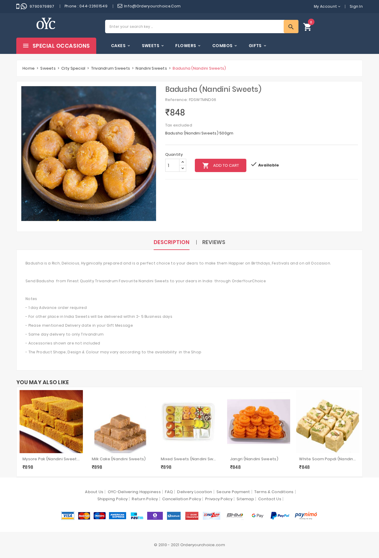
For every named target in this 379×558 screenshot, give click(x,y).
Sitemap (245, 499)
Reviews (213, 242)
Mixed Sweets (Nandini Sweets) (189, 459)
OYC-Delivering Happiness (134, 492)
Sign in (356, 6)
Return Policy (145, 499)
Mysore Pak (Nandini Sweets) (51, 459)
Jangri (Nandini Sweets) (254, 459)
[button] (307, 26)
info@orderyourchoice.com (152, 6)
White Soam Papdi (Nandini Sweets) (327, 459)
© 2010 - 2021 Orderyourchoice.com (189, 545)
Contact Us (269, 499)
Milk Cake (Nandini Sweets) (119, 459)
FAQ (169, 492)
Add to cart (220, 165)
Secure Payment (233, 492)
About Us (94, 492)
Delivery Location (194, 492)
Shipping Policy (112, 499)
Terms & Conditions (274, 492)
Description (172, 242)
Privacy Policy (218, 499)
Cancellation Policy (181, 499)
